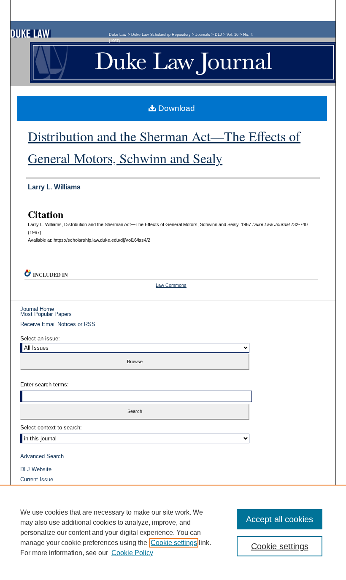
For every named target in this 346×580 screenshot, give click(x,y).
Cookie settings (174, 542)
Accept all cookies (279, 519)
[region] (173, 532)
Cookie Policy (132, 552)
